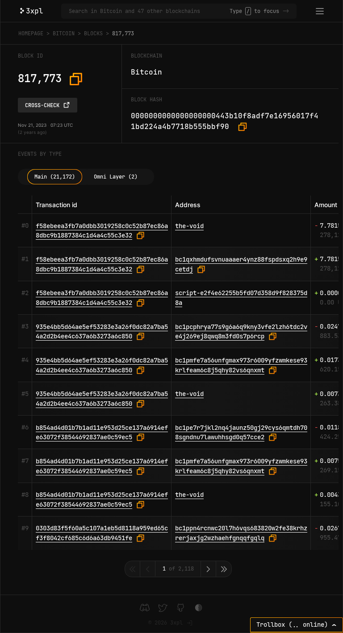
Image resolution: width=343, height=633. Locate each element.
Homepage (30, 33)
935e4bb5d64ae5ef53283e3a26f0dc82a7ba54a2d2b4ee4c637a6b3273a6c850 (102, 332)
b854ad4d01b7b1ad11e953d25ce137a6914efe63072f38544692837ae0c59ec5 (102, 432)
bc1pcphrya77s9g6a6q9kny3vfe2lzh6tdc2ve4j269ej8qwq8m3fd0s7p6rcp (241, 332)
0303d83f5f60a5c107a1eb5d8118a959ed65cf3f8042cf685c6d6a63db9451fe (102, 533)
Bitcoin (64, 33)
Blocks (93, 33)
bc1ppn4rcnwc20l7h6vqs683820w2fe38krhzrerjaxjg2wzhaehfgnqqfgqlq (241, 533)
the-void (189, 226)
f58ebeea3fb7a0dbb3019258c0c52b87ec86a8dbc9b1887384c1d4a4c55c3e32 (102, 231)
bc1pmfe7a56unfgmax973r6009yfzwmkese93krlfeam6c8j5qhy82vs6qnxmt (241, 365)
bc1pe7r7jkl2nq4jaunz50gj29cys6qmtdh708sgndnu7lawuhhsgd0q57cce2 (241, 432)
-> (286, 11)
